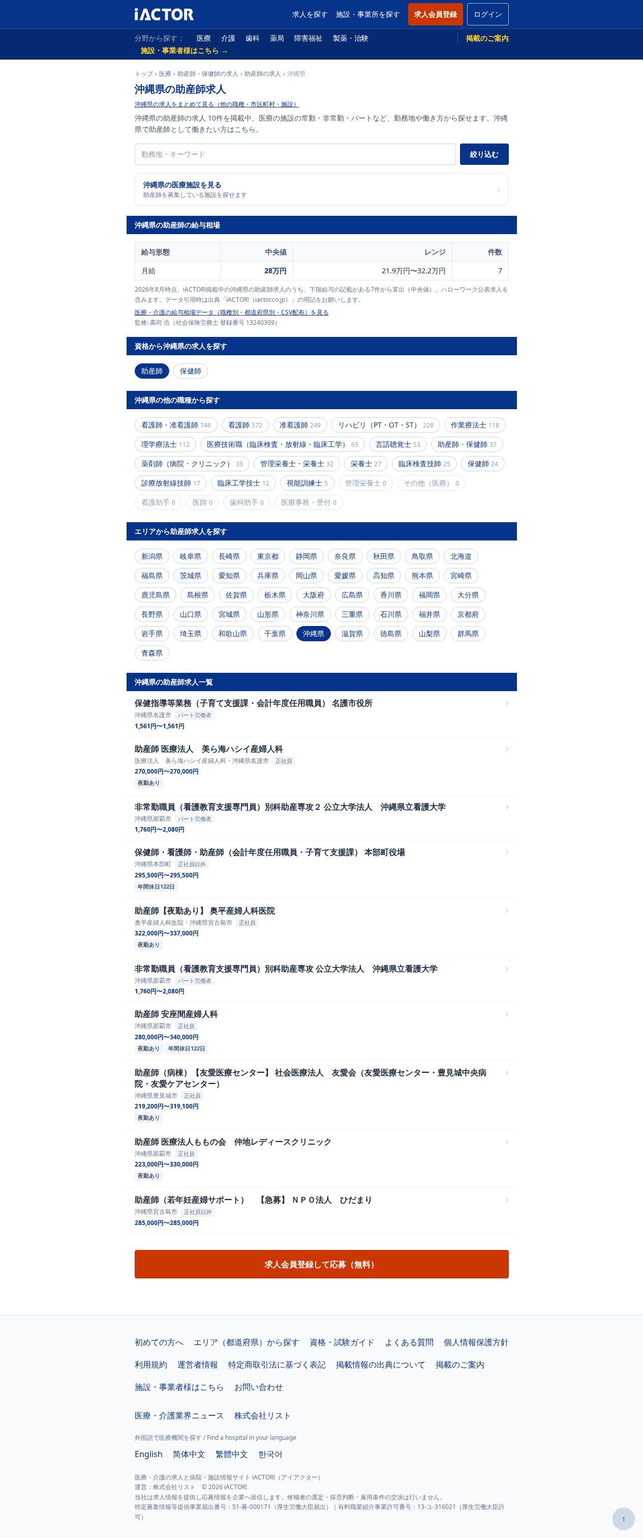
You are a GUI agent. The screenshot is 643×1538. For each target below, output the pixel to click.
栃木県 (275, 595)
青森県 (152, 653)
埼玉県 (190, 633)
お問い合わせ (258, 1386)
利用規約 (151, 1364)
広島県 (352, 595)
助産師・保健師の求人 (207, 74)
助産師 (152, 371)
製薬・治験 (351, 38)
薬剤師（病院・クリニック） (192, 463)
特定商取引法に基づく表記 (277, 1364)
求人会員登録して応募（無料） (322, 1264)
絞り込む (484, 154)
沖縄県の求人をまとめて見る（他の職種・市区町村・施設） (217, 104)
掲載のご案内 (487, 38)
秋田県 (383, 556)
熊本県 (422, 575)
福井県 (429, 614)
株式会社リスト (262, 1415)
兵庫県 (268, 575)
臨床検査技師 (424, 463)
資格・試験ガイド (342, 1342)
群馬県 (468, 633)
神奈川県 (310, 614)
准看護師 (300, 425)
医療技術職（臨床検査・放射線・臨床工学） (282, 444)
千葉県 (275, 633)
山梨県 (429, 633)
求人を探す (310, 14)
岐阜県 (190, 556)
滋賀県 (352, 633)
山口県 (190, 614)
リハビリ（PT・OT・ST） (386, 425)
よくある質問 (409, 1342)
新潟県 (152, 556)
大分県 (468, 595)
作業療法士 (475, 425)
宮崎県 (461, 575)
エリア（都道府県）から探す (246, 1342)
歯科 (253, 38)
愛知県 (229, 575)
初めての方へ (159, 1342)
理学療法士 (165, 444)
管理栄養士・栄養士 (296, 463)
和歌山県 (233, 633)
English (149, 1454)
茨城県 (190, 575)
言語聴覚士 (398, 444)
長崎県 (229, 556)
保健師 (190, 371)
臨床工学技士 (243, 483)
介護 (228, 38)
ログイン (488, 14)
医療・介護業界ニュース (179, 1415)
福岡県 (429, 595)
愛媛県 (345, 575)
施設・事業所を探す (368, 14)
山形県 (268, 614)
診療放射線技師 (170, 483)
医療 (204, 38)
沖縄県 (313, 633)
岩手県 (152, 633)
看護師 (245, 425)
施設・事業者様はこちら (179, 1386)
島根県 (197, 595)
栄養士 (366, 463)
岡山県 (306, 575)
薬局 (277, 38)
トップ (144, 74)
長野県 (152, 614)
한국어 (270, 1454)
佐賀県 (236, 595)
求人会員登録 (435, 14)
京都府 (468, 614)
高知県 (383, 575)
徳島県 (391, 633)
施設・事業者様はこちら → (184, 50)
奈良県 (345, 556)
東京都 (268, 556)
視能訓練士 (307, 483)
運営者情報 (197, 1364)
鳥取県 (422, 556)
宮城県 (229, 614)
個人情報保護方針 (476, 1342)
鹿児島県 (155, 595)
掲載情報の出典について (380, 1364)
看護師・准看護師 (176, 425)
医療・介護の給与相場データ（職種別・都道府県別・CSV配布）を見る (232, 312)
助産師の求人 (262, 74)
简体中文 (189, 1454)
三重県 (352, 614)
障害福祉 (308, 38)
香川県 (391, 595)
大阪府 (313, 595)
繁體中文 (232, 1454)
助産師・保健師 (467, 444)
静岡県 (306, 556)
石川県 (391, 614)
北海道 (461, 556)
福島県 (152, 575)
